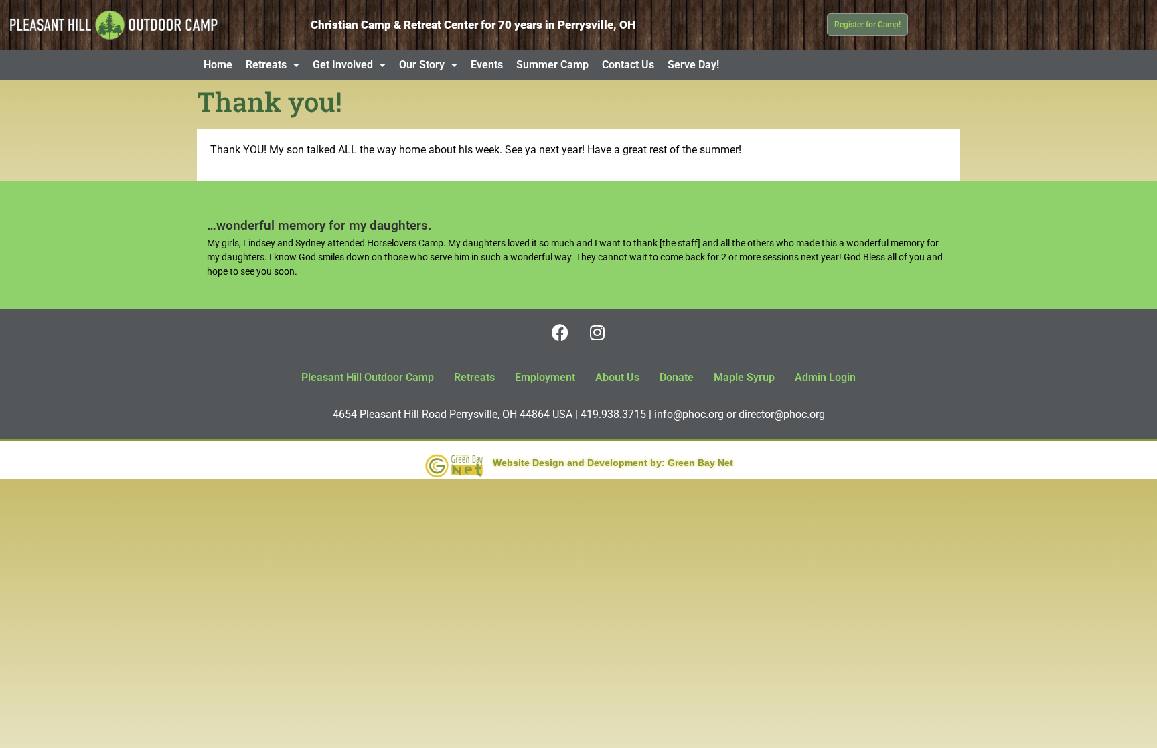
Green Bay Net (700, 462)
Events (487, 64)
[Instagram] (597, 332)
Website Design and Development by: (579, 462)
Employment (545, 377)
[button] (272, 65)
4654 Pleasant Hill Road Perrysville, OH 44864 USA (452, 414)
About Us (617, 377)
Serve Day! (693, 64)
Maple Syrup (744, 377)
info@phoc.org (689, 414)
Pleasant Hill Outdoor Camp (367, 377)
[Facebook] (560, 332)
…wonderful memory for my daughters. (319, 225)
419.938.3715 (613, 414)
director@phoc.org (782, 414)
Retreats (266, 64)
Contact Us (628, 64)
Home (218, 64)
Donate (677, 377)
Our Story (422, 64)
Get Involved (343, 64)
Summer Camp (552, 64)
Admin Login (825, 377)
